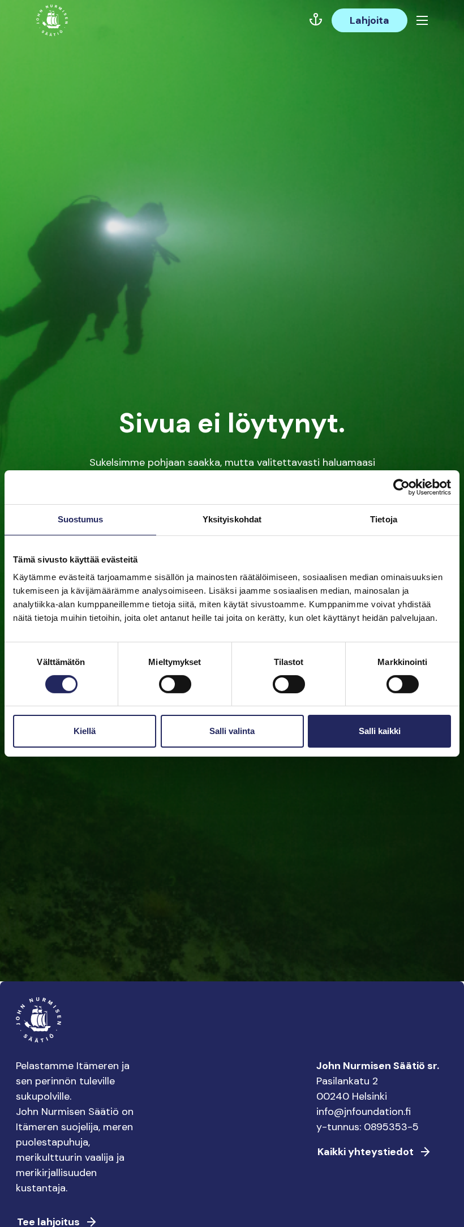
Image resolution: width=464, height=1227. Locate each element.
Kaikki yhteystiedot (365, 1152)
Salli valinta (232, 731)
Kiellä (85, 731)
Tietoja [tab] (383, 519)
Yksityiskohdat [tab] (232, 519)
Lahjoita (369, 20)
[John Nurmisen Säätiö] (52, 20)
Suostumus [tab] (81, 519)
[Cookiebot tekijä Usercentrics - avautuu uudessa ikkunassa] (401, 487)
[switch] (175, 688)
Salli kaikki (380, 731)
